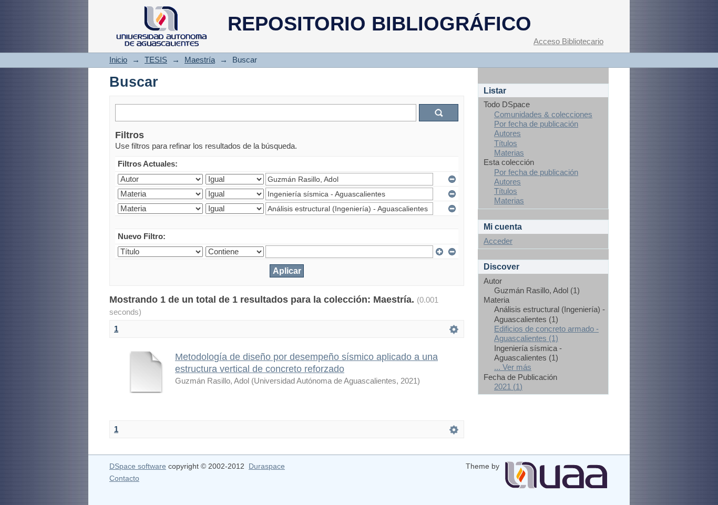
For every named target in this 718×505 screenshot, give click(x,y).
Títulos (505, 143)
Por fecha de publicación (536, 123)
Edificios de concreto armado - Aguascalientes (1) (546, 333)
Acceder (498, 240)
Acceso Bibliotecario (568, 41)
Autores (507, 133)
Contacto (124, 478)
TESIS (156, 59)
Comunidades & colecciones (543, 114)
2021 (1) (508, 386)
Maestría (199, 59)
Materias (509, 152)
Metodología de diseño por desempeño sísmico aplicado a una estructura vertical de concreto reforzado (306, 362)
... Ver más (512, 367)
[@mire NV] (556, 471)
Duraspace (267, 466)
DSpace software (137, 466)
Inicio (118, 59)
